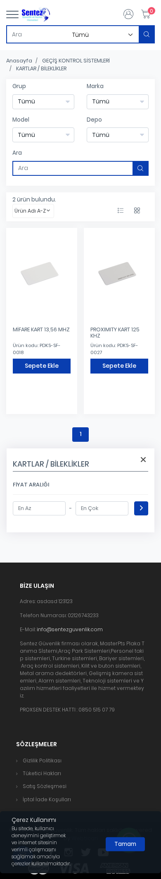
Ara (17, 153)
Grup (19, 86)
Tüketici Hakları (42, 773)
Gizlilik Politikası (42, 760)
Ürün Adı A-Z (30, 210)
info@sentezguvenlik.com (70, 629)
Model (20, 120)
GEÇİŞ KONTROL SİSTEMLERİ (76, 60)
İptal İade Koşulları (47, 799)
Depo (94, 120)
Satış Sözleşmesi (44, 786)
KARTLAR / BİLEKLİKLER (41, 68)
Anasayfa (19, 60)
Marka (95, 86)
